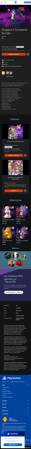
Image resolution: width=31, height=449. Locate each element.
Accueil (3, 381)
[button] (14, 292)
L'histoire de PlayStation (7, 397)
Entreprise (4, 395)
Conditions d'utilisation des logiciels (26, 441)
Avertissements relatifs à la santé (11, 356)
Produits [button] (4, 400)
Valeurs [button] (4, 404)
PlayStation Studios (6, 391)
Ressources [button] (5, 410)
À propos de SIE (5, 387)
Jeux (8, 381)
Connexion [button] (5, 414)
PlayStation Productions (7, 393)
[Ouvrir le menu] (2, 2)
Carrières (4, 389)
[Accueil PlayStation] (15, 2)
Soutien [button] (4, 407)
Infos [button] (3, 385)
